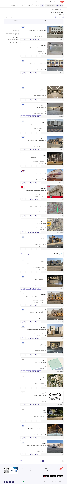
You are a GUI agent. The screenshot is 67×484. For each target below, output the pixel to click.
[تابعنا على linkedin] (4, 482)
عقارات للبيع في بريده (16, 34)
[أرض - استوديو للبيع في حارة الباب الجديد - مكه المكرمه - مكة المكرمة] (41, 209)
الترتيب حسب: (11, 17)
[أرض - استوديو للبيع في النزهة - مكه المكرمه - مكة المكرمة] (41, 398)
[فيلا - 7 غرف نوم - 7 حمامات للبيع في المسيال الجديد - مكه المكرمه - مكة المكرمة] (41, 143)
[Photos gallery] (55, 32)
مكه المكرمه (59, 5)
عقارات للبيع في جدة (16, 30)
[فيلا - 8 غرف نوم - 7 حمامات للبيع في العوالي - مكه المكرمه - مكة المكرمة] (41, 176)
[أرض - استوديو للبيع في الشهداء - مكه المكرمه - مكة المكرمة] (41, 414)
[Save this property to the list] (24, 39)
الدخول (5, 1)
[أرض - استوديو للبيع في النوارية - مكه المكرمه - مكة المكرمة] (41, 226)
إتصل (38, 39)
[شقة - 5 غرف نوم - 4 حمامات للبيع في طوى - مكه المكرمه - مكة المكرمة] (41, 49)
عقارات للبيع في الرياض (16, 29)
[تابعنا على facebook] (10, 482)
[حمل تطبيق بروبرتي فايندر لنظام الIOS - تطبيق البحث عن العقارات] (60, 476)
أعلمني (29, 254)
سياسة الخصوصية (54, 481)
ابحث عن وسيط (41, 1)
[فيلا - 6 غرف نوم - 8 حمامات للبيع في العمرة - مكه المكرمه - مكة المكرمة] (41, 242)
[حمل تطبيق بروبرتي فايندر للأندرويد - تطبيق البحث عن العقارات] (53, 476)
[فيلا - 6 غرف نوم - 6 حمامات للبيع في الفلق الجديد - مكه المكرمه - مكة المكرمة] (41, 265)
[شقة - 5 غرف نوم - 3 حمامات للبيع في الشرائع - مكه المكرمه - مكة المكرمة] (41, 348)
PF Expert (31, 471)
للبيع (56, 1)
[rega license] (11, 470)
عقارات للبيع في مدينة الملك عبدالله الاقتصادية (12, 33)
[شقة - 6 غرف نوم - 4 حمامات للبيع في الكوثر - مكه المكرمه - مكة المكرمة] (41, 33)
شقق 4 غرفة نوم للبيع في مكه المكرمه (13, 39)
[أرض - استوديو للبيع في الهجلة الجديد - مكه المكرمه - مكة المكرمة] (41, 365)
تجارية (45, 1)
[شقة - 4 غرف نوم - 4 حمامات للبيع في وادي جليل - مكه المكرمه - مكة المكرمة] (41, 126)
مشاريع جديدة (50, 1)
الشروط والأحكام (61, 481)
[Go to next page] (21, 461)
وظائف (47, 472)
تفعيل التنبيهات (59, 17)
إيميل (33, 39)
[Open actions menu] (22, 39)
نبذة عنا (47, 471)
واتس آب (27, 39)
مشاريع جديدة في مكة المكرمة (14, 44)
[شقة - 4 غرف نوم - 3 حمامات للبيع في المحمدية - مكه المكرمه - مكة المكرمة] (41, 66)
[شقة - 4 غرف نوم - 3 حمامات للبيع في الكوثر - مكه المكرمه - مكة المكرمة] (41, 431)
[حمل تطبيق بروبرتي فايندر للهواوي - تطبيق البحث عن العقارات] (46, 476)
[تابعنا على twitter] (7, 482)
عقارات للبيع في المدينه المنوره (14, 31)
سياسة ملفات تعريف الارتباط (47, 481)
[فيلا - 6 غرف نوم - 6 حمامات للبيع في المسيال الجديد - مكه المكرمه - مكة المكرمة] (41, 110)
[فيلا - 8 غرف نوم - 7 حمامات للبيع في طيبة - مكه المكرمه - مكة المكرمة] (41, 282)
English (27, 482)
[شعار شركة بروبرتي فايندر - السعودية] (61, 2)
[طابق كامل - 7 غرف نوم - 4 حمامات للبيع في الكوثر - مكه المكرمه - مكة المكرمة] (41, 448)
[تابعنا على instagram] (13, 482)
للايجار (54, 1)
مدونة (37, 1)
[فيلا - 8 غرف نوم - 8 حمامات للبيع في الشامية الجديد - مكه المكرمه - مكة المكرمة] (41, 299)
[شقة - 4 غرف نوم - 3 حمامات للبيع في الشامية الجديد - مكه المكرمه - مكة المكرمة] (41, 159)
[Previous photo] (48, 31)
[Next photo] (62, 31)
